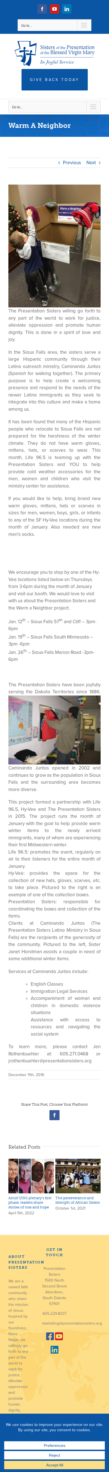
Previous (72, 163)
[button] (12, 1187)
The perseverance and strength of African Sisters (77, 1200)
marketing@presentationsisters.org (72, 1323)
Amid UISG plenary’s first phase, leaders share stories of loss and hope (29, 1202)
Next (91, 163)
